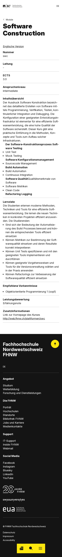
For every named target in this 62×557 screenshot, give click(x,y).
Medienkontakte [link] (12, 426)
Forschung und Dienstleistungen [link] (22, 393)
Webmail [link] (8, 448)
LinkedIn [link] (8, 474)
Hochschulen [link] (10, 411)
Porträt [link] (7, 407)
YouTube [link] (8, 478)
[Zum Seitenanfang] (55, 344)
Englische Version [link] (13, 46)
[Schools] (21, 548)
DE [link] (58, 6)
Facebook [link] (9, 462)
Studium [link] (8, 385)
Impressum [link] (8, 536)
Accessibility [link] (9, 540)
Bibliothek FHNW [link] (13, 418)
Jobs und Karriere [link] (13, 422)
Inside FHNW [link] (11, 444)
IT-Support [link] (9, 440)
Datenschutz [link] (9, 532)
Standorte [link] (9, 415)
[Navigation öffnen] (40, 548)
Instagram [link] (9, 466)
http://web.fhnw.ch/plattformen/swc (24, 318)
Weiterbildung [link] (11, 389)
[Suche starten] (31, 548)
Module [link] (9, 19)
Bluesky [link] (7, 470)
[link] (12, 6)
